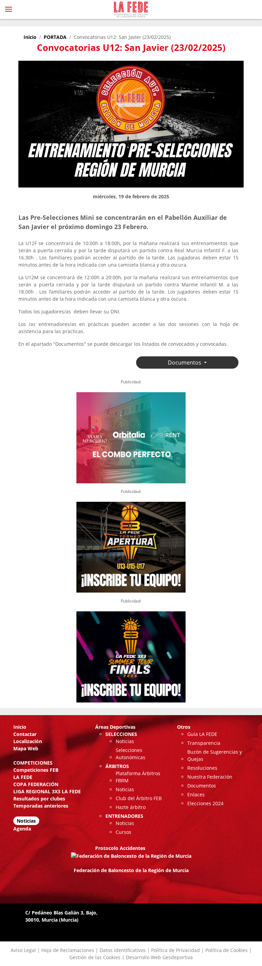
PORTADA (55, 37)
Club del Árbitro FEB (139, 798)
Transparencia (203, 743)
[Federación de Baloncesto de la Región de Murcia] (131, 9)
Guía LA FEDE (202, 734)
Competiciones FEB (35, 770)
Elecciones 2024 (205, 803)
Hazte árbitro (131, 807)
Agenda (22, 828)
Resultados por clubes (39, 798)
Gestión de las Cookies (94, 957)
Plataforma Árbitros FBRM (138, 777)
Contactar (25, 734)
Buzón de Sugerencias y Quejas (214, 755)
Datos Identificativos (123, 950)
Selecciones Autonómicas (130, 754)
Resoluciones (202, 768)
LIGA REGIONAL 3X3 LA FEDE (47, 791)
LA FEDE (22, 777)
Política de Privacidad (175, 950)
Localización (27, 741)
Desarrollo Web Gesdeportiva (159, 957)
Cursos (123, 832)
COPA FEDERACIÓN (35, 784)
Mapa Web (25, 748)
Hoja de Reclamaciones (67, 950)
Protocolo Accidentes (120, 848)
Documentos (201, 785)
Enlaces (196, 794)
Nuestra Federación (209, 776)
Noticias (26, 821)
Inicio (30, 37)
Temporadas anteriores (40, 805)
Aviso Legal (23, 950)
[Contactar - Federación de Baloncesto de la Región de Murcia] (240, 9)
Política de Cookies (226, 950)
